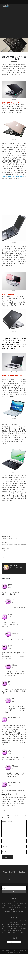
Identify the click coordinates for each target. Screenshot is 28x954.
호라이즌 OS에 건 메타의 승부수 (14, 902)
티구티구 (10, 750)
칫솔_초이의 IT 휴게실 (14, 872)
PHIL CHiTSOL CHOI (16, 567)
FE (2, 556)
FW (5, 556)
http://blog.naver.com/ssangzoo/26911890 (13, 796)
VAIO (18, 556)
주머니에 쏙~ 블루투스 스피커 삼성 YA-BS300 (14, 544)
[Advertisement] (14, 24)
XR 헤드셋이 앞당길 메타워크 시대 (14, 911)
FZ (7, 556)
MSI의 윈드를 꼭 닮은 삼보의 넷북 (10, 538)
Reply (9, 587)
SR (13, 556)
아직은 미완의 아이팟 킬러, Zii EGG (16, 924)
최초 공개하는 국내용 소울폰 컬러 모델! (16, 932)
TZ (16, 556)
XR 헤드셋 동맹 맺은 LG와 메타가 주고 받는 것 (14, 903)
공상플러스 (10, 584)
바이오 (3, 558)
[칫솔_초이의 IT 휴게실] (5, 6)
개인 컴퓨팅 (19, 55)
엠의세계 (10, 645)
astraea (10, 614)
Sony (10, 556)
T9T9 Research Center (14, 717)
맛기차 (5, 926)
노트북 (24, 556)
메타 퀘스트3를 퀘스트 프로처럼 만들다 (14, 905)
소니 (7, 558)
